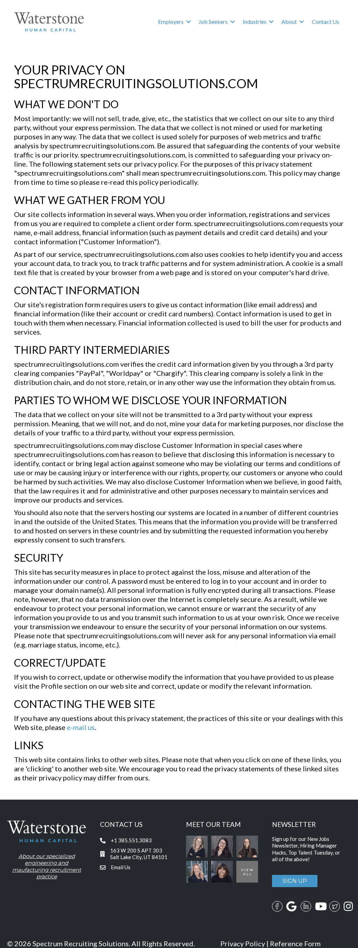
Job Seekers (213, 21)
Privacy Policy (242, 943)
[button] (188, 21)
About (289, 21)
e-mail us (81, 727)
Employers (171, 21)
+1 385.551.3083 (131, 840)
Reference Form (295, 943)
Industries (254, 21)
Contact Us (325, 21)
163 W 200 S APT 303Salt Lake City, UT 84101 (138, 854)
